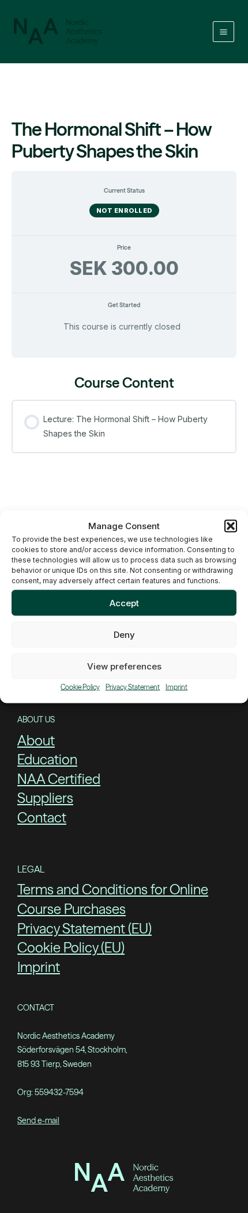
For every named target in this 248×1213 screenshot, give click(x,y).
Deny (124, 634)
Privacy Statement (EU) (84, 928)
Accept (124, 602)
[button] (230, 525)
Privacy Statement (133, 687)
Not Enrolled (124, 210)
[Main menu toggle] (223, 32)
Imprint (176, 687)
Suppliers (45, 798)
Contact (41, 817)
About (36, 740)
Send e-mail (38, 1120)
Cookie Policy (80, 687)
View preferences (124, 665)
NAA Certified (58, 779)
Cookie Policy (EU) (71, 947)
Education (47, 759)
